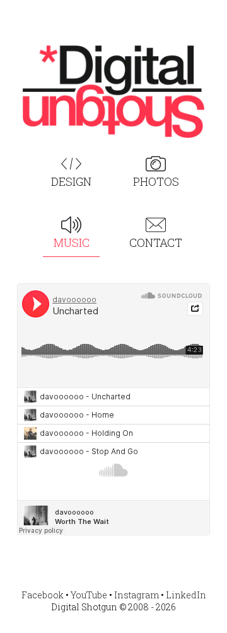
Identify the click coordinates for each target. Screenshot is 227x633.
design (71, 181)
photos (156, 181)
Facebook (42, 595)
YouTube (89, 595)
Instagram (136, 595)
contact (155, 242)
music (72, 242)
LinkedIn (186, 595)
